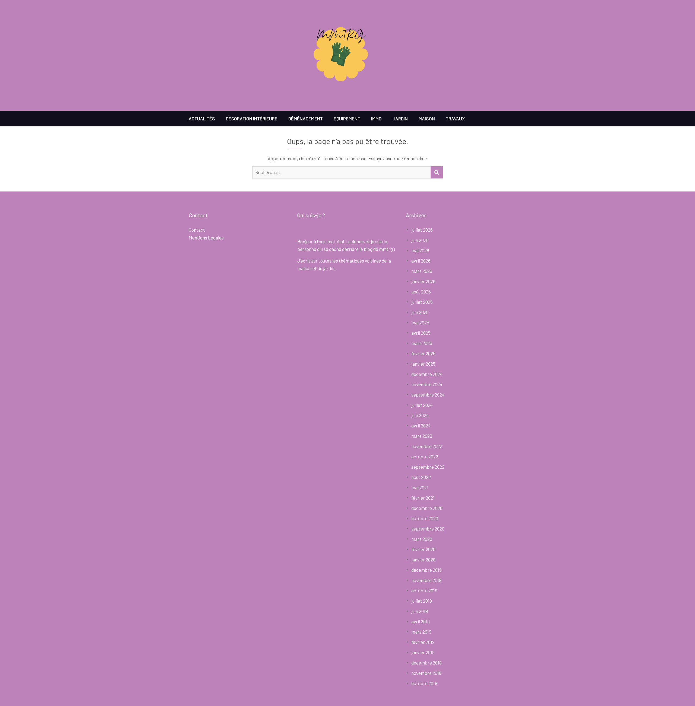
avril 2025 (421, 333)
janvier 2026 (423, 281)
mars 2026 (421, 271)
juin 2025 (420, 312)
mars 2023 (421, 436)
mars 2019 (421, 631)
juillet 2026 (422, 229)
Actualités (202, 118)
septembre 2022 (427, 466)
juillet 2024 (422, 405)
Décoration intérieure (251, 118)
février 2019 (423, 642)
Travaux (455, 118)
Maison (427, 118)
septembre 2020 (427, 528)
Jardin (400, 118)
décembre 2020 (427, 508)
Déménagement (305, 118)
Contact (197, 229)
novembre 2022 (426, 446)
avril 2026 (421, 260)
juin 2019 (419, 611)
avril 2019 (420, 621)
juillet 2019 (421, 600)
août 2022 (421, 477)
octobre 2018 (424, 683)
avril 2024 (421, 425)
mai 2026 (420, 250)
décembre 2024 (427, 374)
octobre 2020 (424, 518)
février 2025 (423, 353)
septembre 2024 (427, 394)
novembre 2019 (426, 580)
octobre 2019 (424, 590)
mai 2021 (419, 487)
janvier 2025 (423, 363)
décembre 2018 (426, 662)
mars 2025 (421, 343)
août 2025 (421, 291)
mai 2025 (420, 322)
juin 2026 (420, 240)
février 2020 (423, 549)
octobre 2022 (424, 456)
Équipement (347, 118)
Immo (376, 118)
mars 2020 (421, 539)
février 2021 (423, 497)
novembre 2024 (426, 384)
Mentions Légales (206, 237)
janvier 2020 (423, 559)
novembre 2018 (426, 673)
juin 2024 (420, 415)
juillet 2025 (422, 302)
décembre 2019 (426, 570)
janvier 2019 (423, 652)
